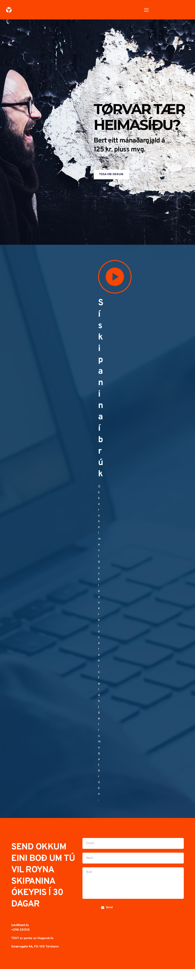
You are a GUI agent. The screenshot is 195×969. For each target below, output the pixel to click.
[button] (146, 9)
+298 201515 (20, 930)
